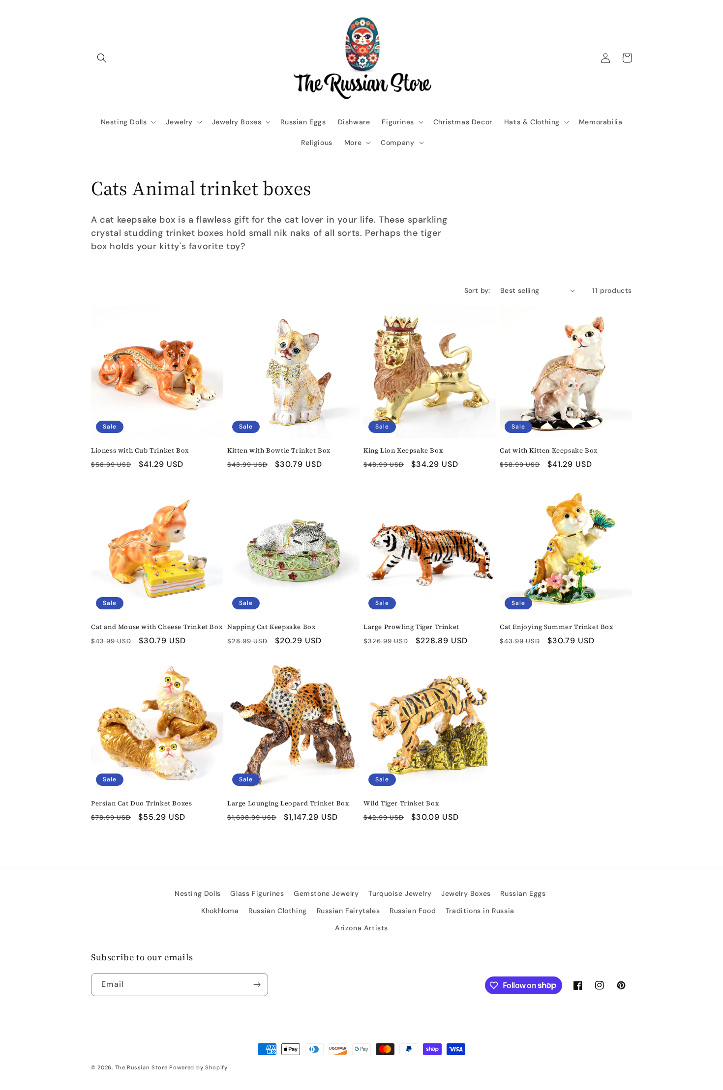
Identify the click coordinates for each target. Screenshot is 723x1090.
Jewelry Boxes (466, 893)
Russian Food (413, 910)
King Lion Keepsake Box (403, 451)
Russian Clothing (277, 910)
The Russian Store (141, 1067)
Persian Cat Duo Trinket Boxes (141, 803)
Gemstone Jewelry (326, 893)
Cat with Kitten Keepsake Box (549, 451)
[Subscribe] (257, 984)
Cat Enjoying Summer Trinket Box (556, 627)
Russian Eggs (522, 893)
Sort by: (477, 290)
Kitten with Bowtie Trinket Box (279, 451)
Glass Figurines (257, 893)
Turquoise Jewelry (399, 893)
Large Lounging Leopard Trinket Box (288, 803)
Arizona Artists (361, 927)
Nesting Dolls (198, 893)
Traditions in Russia (480, 910)
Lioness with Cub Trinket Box (140, 451)
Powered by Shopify (198, 1067)
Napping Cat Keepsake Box (271, 627)
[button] (102, 58)
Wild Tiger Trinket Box (401, 803)
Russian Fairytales (348, 910)
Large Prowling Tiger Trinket (411, 627)
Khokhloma (220, 910)
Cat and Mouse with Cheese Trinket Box (156, 627)
